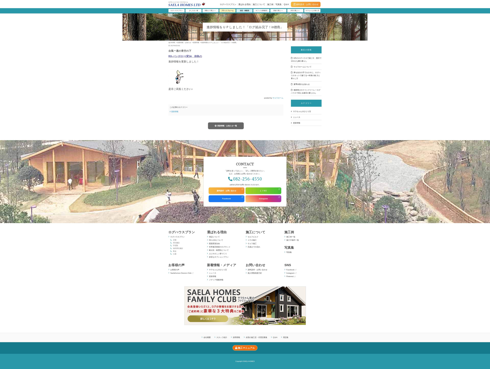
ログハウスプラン (228, 4)
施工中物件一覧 (292, 240)
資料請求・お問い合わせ (307, 4)
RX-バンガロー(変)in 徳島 (183, 56)
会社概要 (207, 337)
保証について (214, 237)
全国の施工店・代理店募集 (256, 337)
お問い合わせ (255, 265)
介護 (174, 254)
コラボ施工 (252, 240)
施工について (259, 4)
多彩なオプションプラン (219, 257)
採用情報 (236, 337)
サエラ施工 (252, 243)
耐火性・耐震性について (219, 250)
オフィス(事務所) (261, 10)
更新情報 (196, 42)
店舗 (174, 240)
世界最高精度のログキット (219, 247)
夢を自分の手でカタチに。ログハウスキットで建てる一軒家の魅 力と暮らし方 (305, 75)
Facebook (226, 199)
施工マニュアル (246, 348)
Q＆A (286, 4)
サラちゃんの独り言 (312, 10)
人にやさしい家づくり (218, 254)
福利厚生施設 (178, 248)
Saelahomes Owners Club (180, 273)
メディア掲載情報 (216, 280)
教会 (174, 251)
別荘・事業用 (244, 10)
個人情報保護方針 (255, 273)
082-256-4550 (247, 179)
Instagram (263, 199)
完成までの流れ (254, 247)
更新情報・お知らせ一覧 (227, 126)
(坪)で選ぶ (294, 10)
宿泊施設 (176, 243)
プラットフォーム (227, 10)
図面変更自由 (214, 243)
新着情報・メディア (221, 265)
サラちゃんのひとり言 (302, 111)
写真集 (278, 4)
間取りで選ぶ (209, 10)
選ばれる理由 (244, 4)
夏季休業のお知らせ (302, 84)
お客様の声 (176, 265)
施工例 (270, 4)
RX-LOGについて (216, 240)
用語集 (285, 337)
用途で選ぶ (277, 10)
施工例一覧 (290, 237)
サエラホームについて (302, 67)
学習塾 (175, 245)
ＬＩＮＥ (263, 191)
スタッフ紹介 (221, 337)
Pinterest (289, 276)
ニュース (296, 117)
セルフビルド (253, 237)
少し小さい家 (193, 10)
